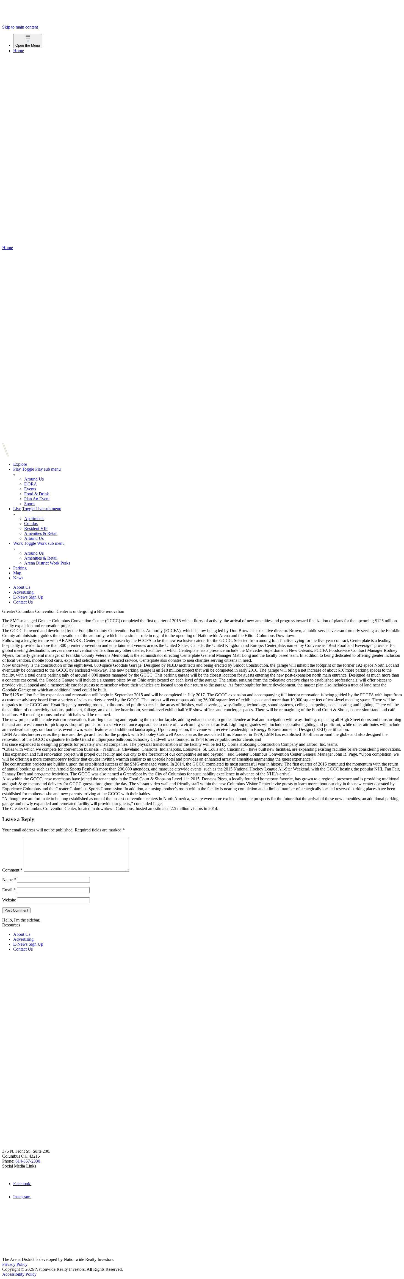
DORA (30, 484)
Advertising (23, 592)
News (18, 578)
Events (30, 489)
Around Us (34, 479)
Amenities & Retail (40, 533)
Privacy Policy (14, 1264)
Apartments (34, 518)
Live (17, 508)
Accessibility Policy (19, 1274)
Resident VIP (36, 528)
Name (9, 879)
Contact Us (23, 602)
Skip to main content (20, 27)
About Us (21, 587)
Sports (29, 503)
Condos (31, 523)
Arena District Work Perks (47, 563)
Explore (20, 464)
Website (9, 900)
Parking (20, 568)
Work (18, 543)
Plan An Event (36, 498)
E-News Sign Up (28, 597)
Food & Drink (36, 494)
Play (17, 469)
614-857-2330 (27, 1161)
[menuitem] (207, 41)
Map (17, 573)
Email (9, 889)
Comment (12, 870)
